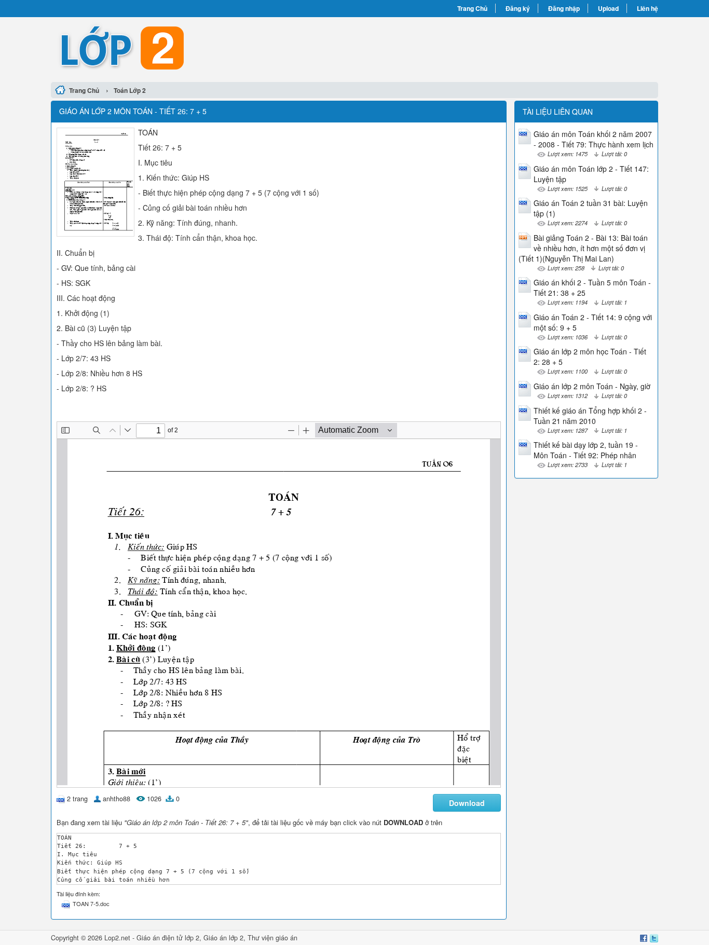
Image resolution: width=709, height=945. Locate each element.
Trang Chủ (472, 8)
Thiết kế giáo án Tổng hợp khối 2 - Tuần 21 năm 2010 (590, 415)
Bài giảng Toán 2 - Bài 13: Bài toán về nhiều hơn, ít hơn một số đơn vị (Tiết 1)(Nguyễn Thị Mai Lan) (583, 248)
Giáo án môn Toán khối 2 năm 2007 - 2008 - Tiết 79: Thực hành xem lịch (593, 139)
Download (467, 803)
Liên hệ (647, 8)
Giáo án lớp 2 (223, 937)
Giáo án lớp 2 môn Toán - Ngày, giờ (592, 386)
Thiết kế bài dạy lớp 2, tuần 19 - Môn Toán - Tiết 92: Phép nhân (586, 450)
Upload (608, 8)
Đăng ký (518, 8)
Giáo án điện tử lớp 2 (168, 937)
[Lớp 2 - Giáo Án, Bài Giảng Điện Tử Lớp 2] (202, 48)
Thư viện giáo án (272, 937)
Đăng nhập (564, 8)
